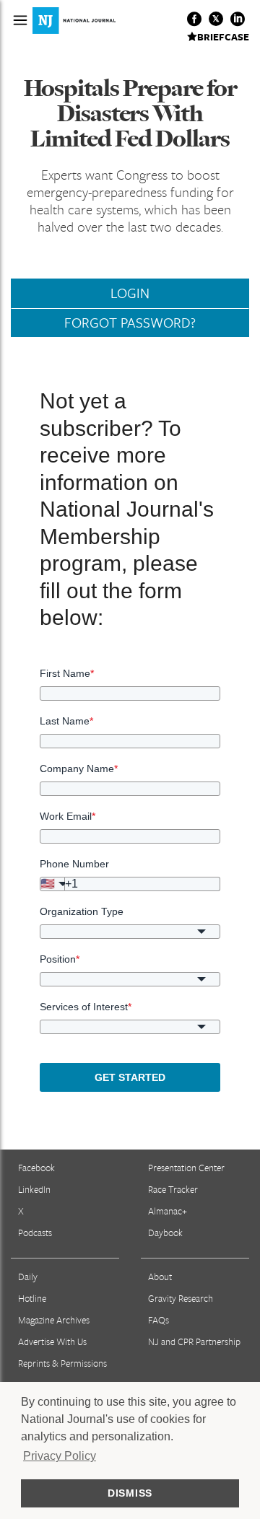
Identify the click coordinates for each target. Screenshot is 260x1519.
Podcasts (35, 1232)
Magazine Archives (54, 1319)
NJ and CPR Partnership (194, 1341)
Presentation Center (186, 1167)
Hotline (32, 1298)
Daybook (165, 1232)
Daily (28, 1276)
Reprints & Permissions (62, 1363)
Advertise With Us (52, 1341)
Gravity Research (180, 1298)
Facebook (36, 1167)
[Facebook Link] (194, 19)
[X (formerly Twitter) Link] (216, 19)
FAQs (158, 1319)
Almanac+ (167, 1210)
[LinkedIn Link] (237, 19)
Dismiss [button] (130, 1493)
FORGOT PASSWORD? (130, 322)
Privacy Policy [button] (59, 1456)
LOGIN (130, 293)
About (160, 1276)
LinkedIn (34, 1189)
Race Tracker (173, 1189)
